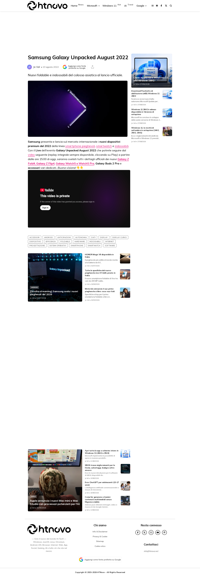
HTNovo (101, 572)
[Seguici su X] (166, 5)
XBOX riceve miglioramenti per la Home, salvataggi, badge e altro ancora (100, 467)
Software (110, 245)
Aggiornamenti (140, 73)
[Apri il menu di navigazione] (152, 5)
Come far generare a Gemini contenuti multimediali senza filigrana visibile (98, 499)
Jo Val (36, 66)
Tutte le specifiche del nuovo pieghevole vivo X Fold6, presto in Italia (100, 273)
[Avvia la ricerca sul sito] (170, 5)
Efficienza (51, 241)
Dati (93, 237)
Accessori (35, 237)
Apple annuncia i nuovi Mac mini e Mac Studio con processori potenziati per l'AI (55, 502)
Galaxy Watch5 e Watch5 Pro (75, 163)
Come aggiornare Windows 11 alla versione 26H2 (150, 79)
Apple (33, 496)
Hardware (80, 241)
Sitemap (100, 541)
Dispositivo (35, 241)
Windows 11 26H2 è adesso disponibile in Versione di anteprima (143, 112)
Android (48, 237)
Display (104, 237)
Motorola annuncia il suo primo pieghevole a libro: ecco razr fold (100, 290)
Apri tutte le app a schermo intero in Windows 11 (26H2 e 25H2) (102, 451)
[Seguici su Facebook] (161, 5)
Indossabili (95, 241)
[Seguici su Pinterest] (164, 532)
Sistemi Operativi (58, 245)
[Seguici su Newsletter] (151, 532)
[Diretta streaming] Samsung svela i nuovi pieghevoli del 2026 (54, 293)
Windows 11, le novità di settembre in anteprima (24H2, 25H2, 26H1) (145, 130)
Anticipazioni (64, 237)
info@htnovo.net (151, 551)
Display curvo (119, 237)
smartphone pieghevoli (80, 146)
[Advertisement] (100, 32)
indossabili (121, 146)
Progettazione (37, 245)
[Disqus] (79, 340)
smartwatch (104, 146)
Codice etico (100, 546)
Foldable (65, 241)
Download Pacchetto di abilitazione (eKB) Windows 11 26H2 (145, 93)
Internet (109, 241)
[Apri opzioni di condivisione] (92, 67)
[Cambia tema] (157, 6)
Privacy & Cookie (100, 536)
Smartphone (77, 245)
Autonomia (81, 237)
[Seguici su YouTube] (157, 532)
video (31, 154)
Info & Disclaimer (100, 531)
